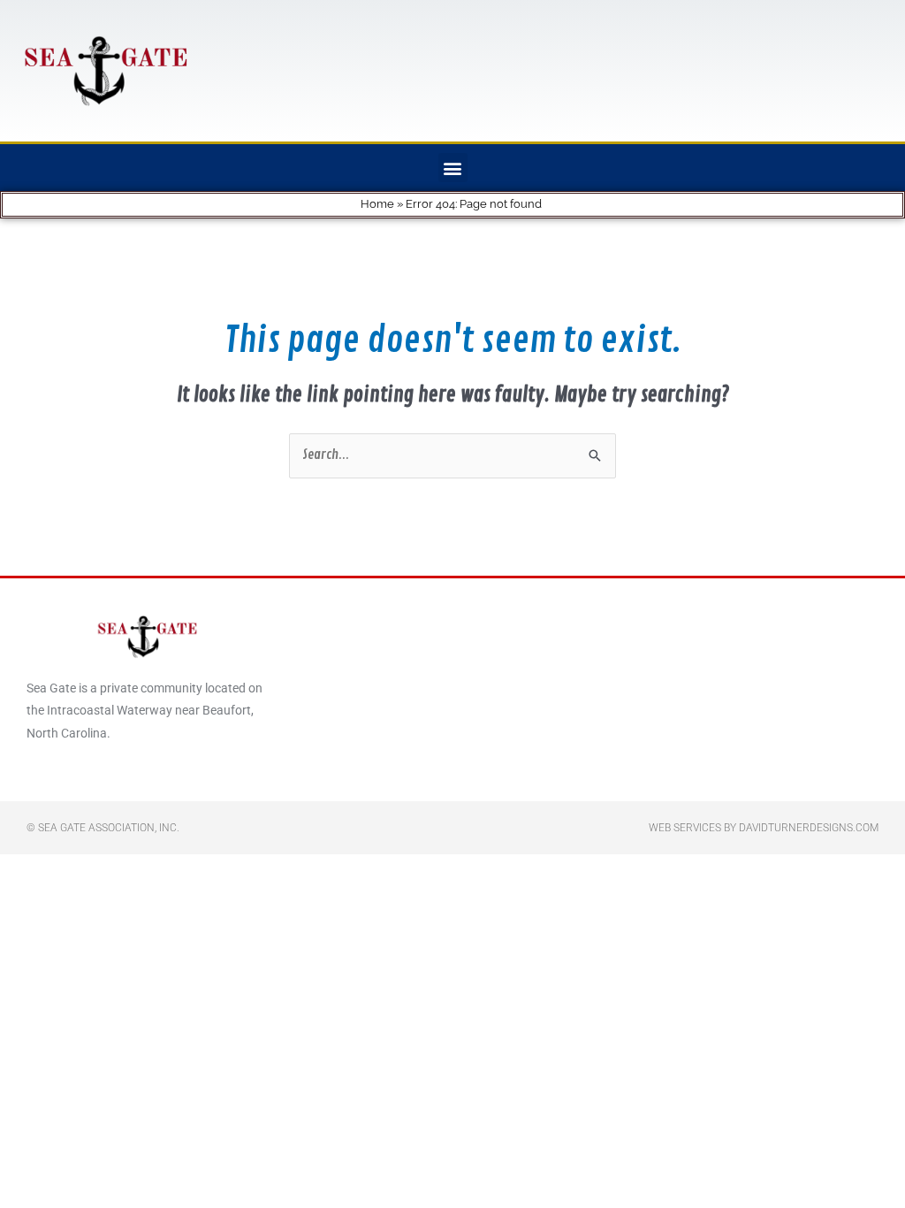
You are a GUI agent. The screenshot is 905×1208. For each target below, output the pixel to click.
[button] (453, 167)
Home (377, 203)
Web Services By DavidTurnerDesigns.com (763, 828)
